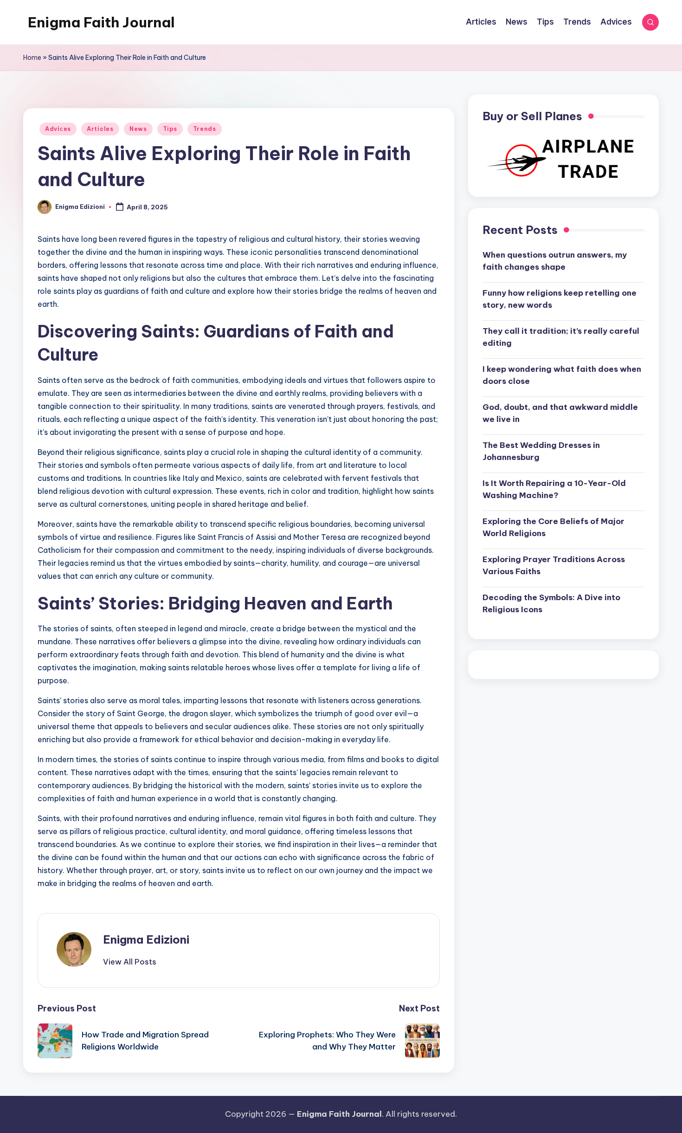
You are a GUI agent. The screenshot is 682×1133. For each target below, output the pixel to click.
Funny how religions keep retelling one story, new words (560, 299)
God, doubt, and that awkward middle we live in (560, 413)
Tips (170, 128)
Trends (204, 128)
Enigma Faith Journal (101, 22)
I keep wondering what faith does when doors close (562, 375)
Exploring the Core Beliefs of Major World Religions (553, 527)
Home (32, 57)
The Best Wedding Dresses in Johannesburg (541, 451)
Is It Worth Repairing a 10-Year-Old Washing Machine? (554, 489)
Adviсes (58, 128)
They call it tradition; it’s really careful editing (561, 337)
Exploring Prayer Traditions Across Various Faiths (554, 565)
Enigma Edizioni (146, 939)
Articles (100, 128)
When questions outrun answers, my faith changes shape (555, 261)
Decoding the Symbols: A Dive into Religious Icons (551, 603)
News (138, 128)
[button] (129, 961)
